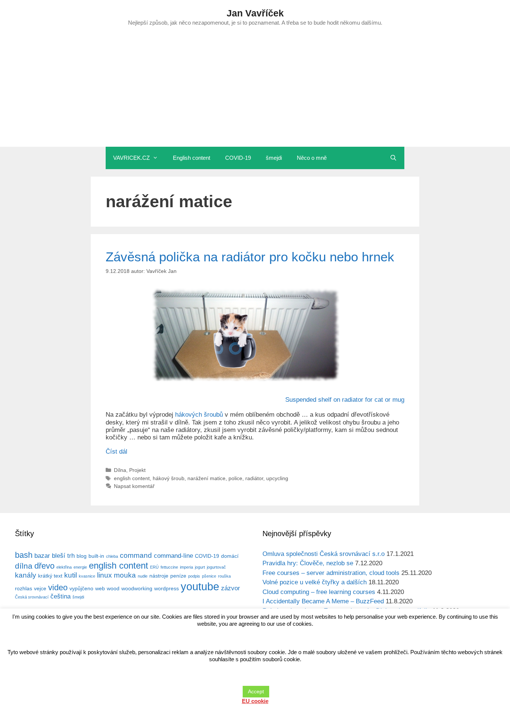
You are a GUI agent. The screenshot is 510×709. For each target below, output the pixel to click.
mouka (125, 575)
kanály (25, 575)
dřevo (44, 565)
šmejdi (274, 158)
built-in (96, 556)
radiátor (254, 478)
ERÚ (154, 567)
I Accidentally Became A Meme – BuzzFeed (323, 601)
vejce (40, 588)
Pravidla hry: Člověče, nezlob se (307, 563)
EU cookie (255, 701)
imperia (186, 567)
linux (104, 575)
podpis (194, 576)
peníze (178, 576)
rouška (224, 576)
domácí (230, 556)
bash (23, 555)
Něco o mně (312, 158)
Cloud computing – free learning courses (318, 592)
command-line (173, 555)
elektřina (64, 567)
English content (191, 158)
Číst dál (116, 451)
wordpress (166, 588)
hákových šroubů (199, 414)
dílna (23, 566)
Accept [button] (256, 691)
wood (113, 588)
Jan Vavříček (255, 13)
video (58, 587)
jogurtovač (216, 567)
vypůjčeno (81, 588)
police (235, 478)
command (136, 555)
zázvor (230, 588)
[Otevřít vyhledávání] (393, 158)
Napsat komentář (134, 486)
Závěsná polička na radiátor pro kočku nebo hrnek (250, 256)
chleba (112, 556)
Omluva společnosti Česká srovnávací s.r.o (323, 553)
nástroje (158, 576)
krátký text (50, 576)
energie (80, 567)
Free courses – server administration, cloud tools (330, 572)
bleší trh (63, 555)
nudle (142, 576)
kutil (70, 575)
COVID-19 (238, 158)
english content (132, 478)
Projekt (137, 470)
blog (82, 556)
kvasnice (87, 576)
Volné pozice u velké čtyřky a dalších (314, 582)
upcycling (277, 478)
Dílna (120, 470)
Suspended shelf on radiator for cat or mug (344, 399)
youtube (200, 586)
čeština (60, 596)
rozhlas (23, 588)
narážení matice (206, 478)
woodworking (136, 588)
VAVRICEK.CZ (131, 158)
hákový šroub (168, 478)
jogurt (200, 567)
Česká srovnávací (32, 597)
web (100, 588)
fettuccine (169, 567)
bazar (42, 555)
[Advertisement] (255, 90)
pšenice (209, 576)
